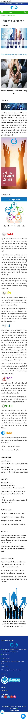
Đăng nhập (21, 3)
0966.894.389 (10, 3)
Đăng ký (16, 3)
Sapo (17, 708)
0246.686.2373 (6, 658)
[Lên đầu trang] (24, 711)
